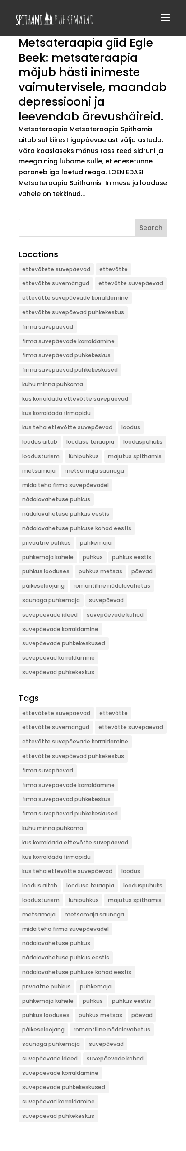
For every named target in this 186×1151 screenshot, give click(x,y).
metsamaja (39, 471)
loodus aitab (39, 442)
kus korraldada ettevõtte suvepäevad (75, 399)
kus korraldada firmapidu (56, 413)
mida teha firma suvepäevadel (65, 485)
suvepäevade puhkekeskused (63, 643)
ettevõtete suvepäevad (56, 269)
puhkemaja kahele (48, 557)
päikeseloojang (43, 586)
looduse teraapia (90, 442)
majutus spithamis (135, 456)
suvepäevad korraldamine (58, 658)
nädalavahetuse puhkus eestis (65, 514)
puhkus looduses (46, 571)
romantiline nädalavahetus (112, 586)
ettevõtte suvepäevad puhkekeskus (73, 312)
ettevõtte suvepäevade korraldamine (75, 298)
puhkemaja (96, 543)
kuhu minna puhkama (52, 384)
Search (151, 227)
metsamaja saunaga (94, 471)
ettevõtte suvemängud (55, 283)
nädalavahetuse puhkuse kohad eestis (76, 528)
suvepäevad (106, 600)
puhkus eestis (131, 557)
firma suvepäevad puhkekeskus (66, 355)
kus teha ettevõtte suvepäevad (67, 427)
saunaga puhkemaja (51, 600)
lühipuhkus (84, 456)
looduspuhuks (143, 442)
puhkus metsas (100, 571)
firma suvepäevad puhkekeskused (70, 370)
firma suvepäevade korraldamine (68, 341)
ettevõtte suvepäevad (130, 283)
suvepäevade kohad (115, 615)
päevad (142, 571)
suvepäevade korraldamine (60, 629)
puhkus (93, 557)
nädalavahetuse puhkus (56, 499)
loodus (130, 427)
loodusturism (41, 456)
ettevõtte (113, 269)
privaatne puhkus (46, 543)
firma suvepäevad (47, 327)
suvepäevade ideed (50, 615)
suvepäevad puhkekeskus (58, 672)
